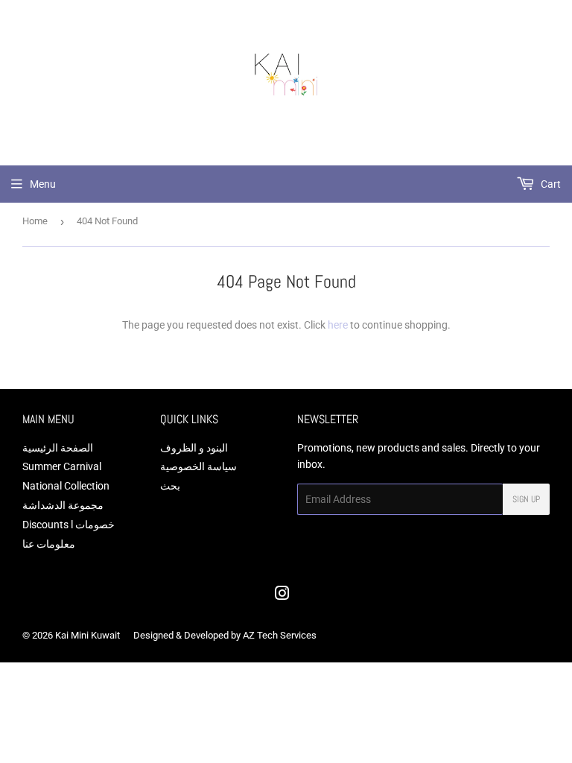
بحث (170, 486)
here (338, 325)
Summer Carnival (61, 466)
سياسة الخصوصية (198, 466)
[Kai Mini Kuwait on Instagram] (282, 595)
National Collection (65, 486)
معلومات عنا (48, 544)
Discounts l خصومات (68, 525)
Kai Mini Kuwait (87, 635)
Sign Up (526, 499)
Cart (549, 184)
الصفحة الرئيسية (57, 448)
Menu (43, 184)
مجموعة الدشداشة (63, 505)
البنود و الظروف (194, 448)
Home (35, 221)
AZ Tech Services (280, 635)
